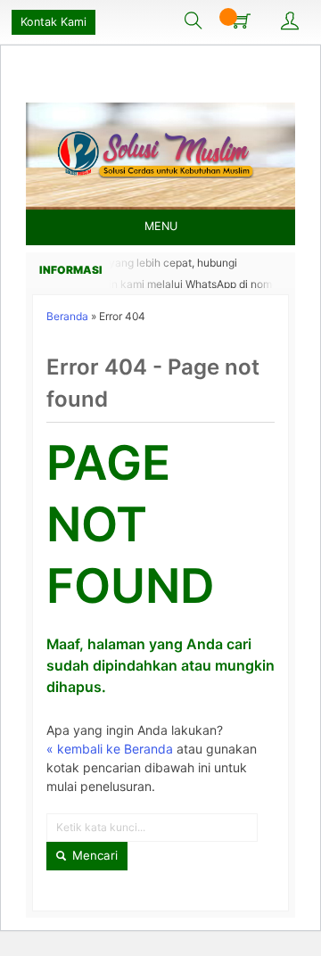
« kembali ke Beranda (109, 748)
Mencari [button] (93, 855)
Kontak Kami (53, 22)
